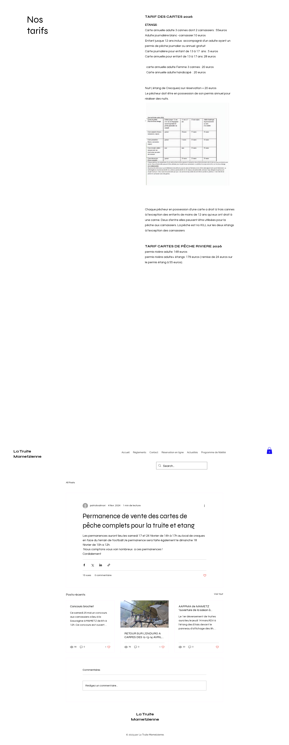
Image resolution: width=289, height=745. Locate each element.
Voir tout (218, 594)
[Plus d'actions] (204, 506)
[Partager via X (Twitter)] (92, 565)
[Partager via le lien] (108, 565)
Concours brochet (82, 606)
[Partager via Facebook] (84, 565)
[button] (269, 450)
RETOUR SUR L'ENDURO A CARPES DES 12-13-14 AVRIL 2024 (143, 635)
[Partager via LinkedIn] (100, 565)
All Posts (70, 482)
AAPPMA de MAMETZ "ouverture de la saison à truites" (194, 608)
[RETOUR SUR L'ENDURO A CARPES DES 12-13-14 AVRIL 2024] (144, 614)
